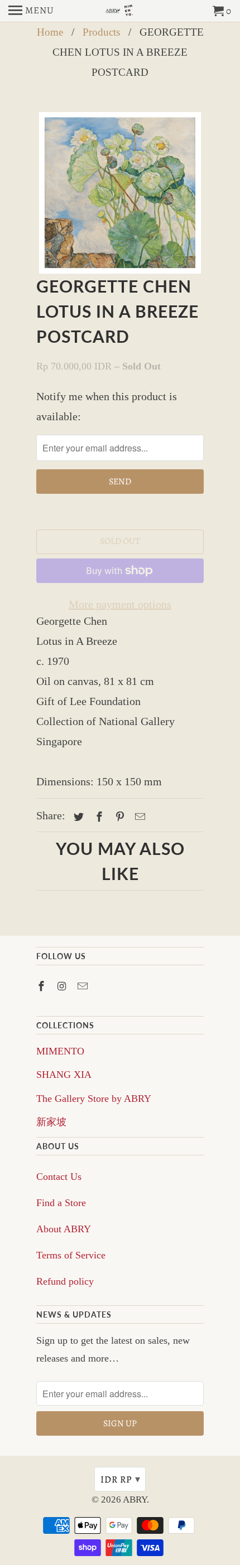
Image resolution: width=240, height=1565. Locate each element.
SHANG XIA (64, 1074)
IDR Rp (120, 1479)
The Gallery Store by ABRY (93, 1098)
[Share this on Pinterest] (118, 817)
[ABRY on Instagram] (63, 986)
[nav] (31, 11)
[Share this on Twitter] (77, 817)
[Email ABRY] (84, 986)
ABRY (135, 1499)
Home (50, 32)
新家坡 (51, 1121)
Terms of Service (70, 1255)
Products (101, 32)
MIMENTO (60, 1051)
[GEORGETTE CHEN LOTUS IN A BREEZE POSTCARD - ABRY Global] (120, 193)
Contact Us (58, 1176)
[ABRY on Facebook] (42, 986)
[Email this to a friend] (138, 817)
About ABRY (63, 1228)
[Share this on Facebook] (98, 817)
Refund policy (65, 1281)
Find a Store (61, 1202)
